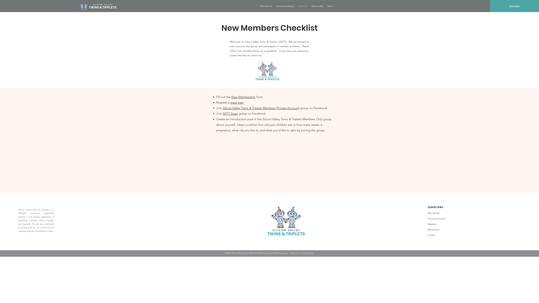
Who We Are (433, 213)
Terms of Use (295, 253)
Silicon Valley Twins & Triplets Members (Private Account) (261, 108)
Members (432, 224)
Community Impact (437, 218)
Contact (431, 235)
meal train (237, 102)
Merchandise (433, 229)
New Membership (243, 97)
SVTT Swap (230, 113)
